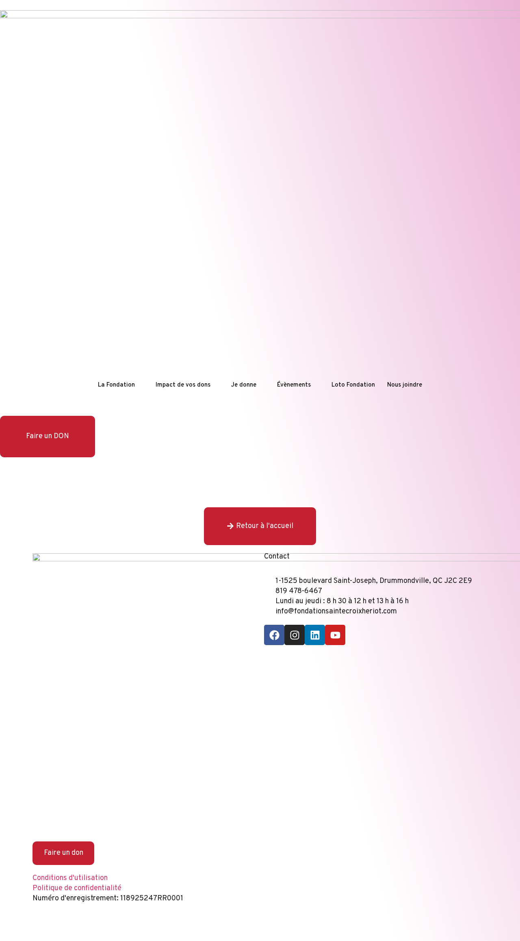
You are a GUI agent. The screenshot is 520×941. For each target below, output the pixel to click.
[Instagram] (294, 635)
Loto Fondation (353, 385)
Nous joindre (404, 385)
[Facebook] (274, 635)
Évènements (294, 385)
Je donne (243, 385)
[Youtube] (335, 635)
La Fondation (116, 385)
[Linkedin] (315, 635)
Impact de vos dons (183, 385)
